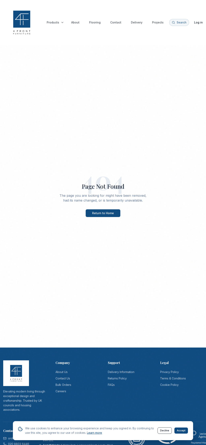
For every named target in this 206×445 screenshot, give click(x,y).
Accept (181, 430)
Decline (164, 430)
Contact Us (63, 378)
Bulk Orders (63, 384)
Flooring (95, 22)
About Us (62, 372)
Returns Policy (117, 378)
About (75, 22)
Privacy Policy (169, 372)
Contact (115, 22)
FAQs (111, 384)
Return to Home (103, 213)
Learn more (94, 432)
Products (53, 22)
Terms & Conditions (173, 378)
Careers (61, 391)
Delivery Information (121, 372)
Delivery (136, 22)
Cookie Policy (169, 384)
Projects (158, 22)
